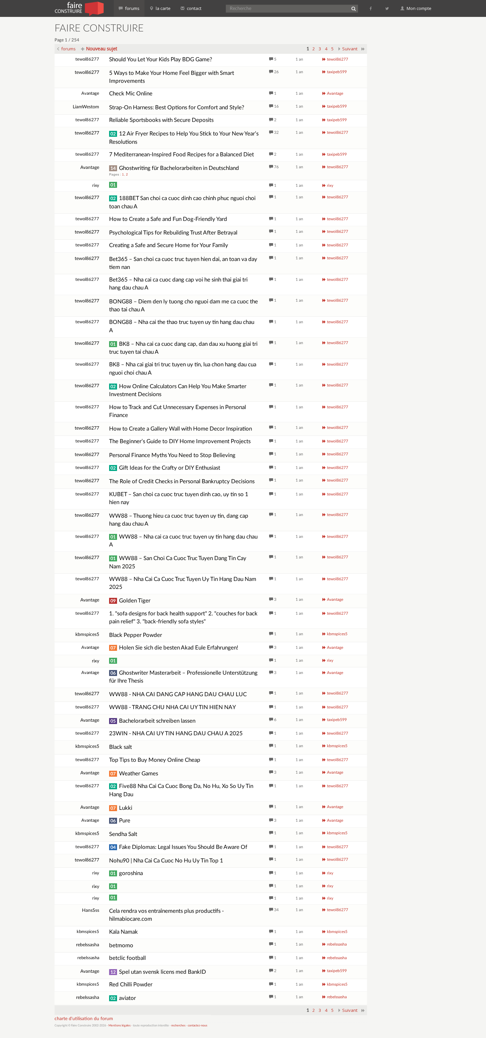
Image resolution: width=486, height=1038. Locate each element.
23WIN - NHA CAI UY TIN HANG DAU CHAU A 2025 (176, 733)
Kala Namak (123, 932)
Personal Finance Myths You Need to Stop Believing (172, 455)
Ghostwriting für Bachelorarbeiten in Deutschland (174, 168)
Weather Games (134, 773)
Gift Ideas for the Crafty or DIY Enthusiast (165, 468)
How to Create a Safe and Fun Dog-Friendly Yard (168, 219)
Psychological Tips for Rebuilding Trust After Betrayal (173, 232)
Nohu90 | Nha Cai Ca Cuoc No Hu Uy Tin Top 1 (166, 860)
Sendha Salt (123, 834)
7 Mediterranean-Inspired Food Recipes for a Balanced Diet (181, 154)
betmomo (121, 945)
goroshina (126, 873)
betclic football (127, 958)
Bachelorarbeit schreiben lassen (152, 721)
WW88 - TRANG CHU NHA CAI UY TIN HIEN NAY (172, 707)
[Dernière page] (363, 48)
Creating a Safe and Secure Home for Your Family (168, 245)
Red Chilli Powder (130, 984)
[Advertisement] (403, 122)
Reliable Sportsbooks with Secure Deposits (161, 120)
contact (193, 8)
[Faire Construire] (79, 8)
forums (132, 8)
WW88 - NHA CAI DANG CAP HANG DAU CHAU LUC (178, 694)
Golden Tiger (130, 600)
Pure (120, 820)
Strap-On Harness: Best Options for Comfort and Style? (176, 107)
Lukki (121, 808)
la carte (163, 8)
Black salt (120, 747)
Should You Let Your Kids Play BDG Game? (160, 59)
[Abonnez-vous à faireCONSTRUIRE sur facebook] (371, 8)
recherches (178, 1025)
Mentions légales (119, 1025)
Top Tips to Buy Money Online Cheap (154, 760)
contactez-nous (197, 1025)
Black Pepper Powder (135, 635)
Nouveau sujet (101, 48)
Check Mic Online (130, 93)
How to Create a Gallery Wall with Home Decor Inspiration (180, 429)
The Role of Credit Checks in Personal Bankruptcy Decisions (182, 481)
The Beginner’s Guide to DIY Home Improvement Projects (180, 441)
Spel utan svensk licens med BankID (158, 972)
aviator (123, 998)
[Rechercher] (353, 9)
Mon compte (418, 8)
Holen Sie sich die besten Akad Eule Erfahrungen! (174, 647)
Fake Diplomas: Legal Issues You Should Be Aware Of (178, 847)
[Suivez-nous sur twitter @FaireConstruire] (387, 8)
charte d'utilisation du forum (84, 1018)
